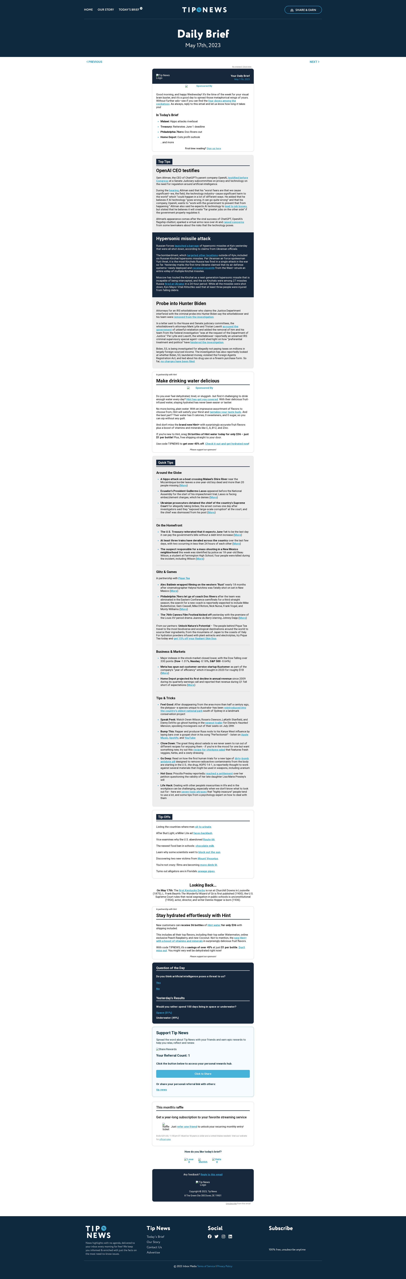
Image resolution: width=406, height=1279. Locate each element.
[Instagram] (223, 1236)
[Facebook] (210, 1236)
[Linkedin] (230, 1236)
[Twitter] (217, 1236)
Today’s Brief (129, 9)
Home (88, 9)
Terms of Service (206, 1266)
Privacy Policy (224, 1266)
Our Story (106, 9)
